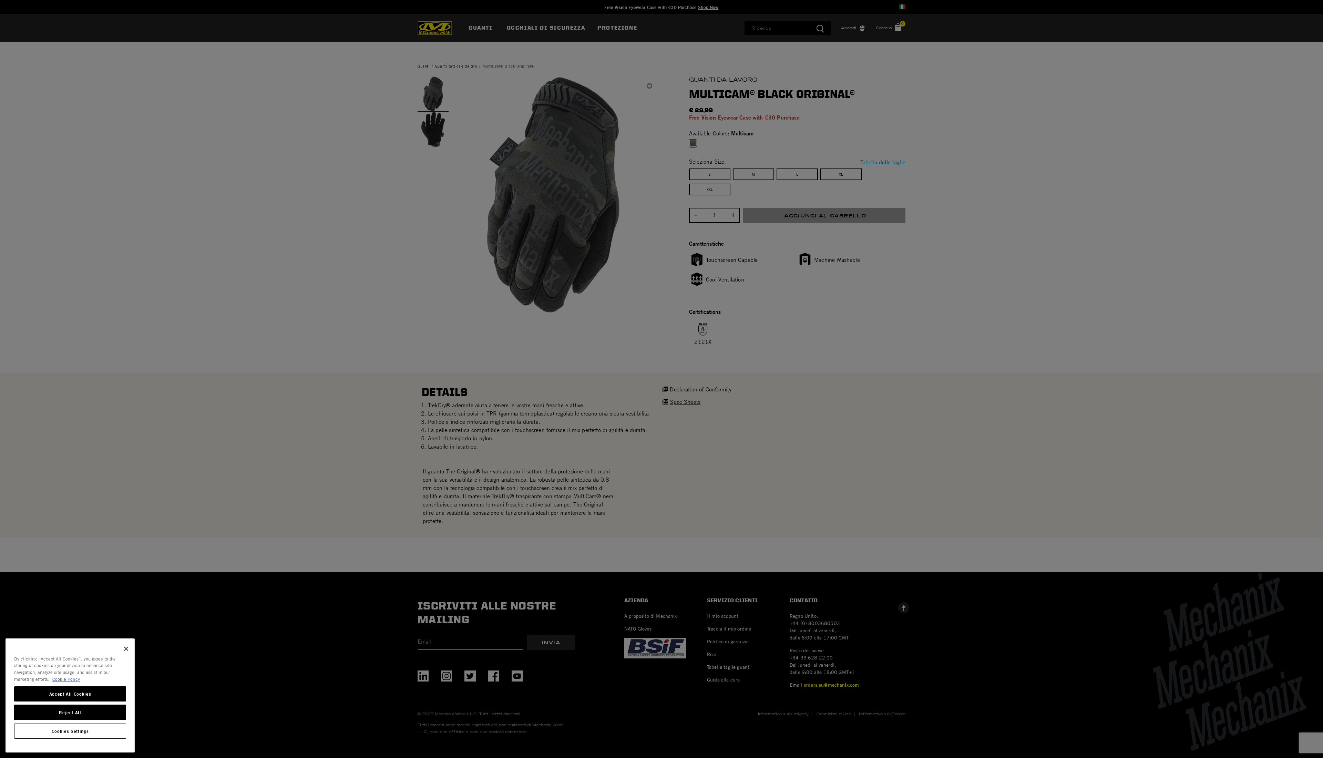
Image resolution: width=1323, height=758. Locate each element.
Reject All (70, 712)
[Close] (126, 648)
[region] (70, 695)
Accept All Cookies (70, 694)
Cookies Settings (70, 731)
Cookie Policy (66, 679)
